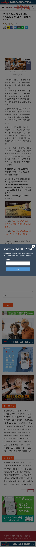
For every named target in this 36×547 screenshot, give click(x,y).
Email (8, 259)
